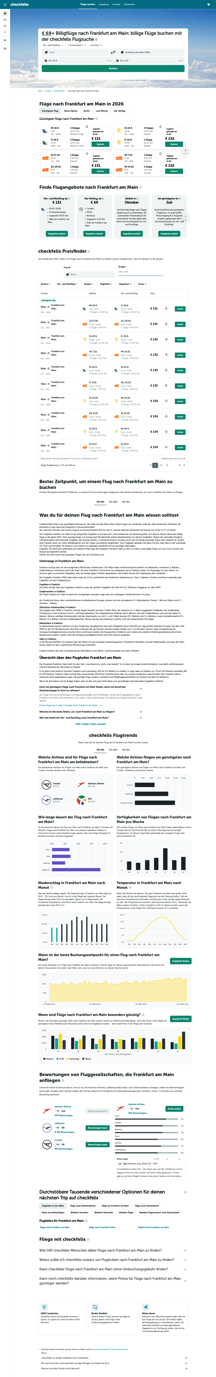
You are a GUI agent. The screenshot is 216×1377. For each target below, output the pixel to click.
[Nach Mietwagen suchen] (5, 26)
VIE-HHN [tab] (113, 502)
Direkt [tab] (87, 111)
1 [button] (155, 465)
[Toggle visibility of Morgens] (48, 1059)
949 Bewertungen (64, 1115)
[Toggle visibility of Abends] (86, 1059)
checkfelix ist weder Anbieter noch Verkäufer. (65, 1358)
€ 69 (47, 33)
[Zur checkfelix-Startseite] (20, 4)
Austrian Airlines (63, 1106)
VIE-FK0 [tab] (100, 502)
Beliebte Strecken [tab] (79, 1212)
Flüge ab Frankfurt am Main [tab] (115, 1206)
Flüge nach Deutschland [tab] (147, 1206)
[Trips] (5, 40)
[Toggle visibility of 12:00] (60, 1059)
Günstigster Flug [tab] (50, 111)
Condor (58, 1140)
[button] (5, 4)
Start (40, 91)
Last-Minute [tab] (102, 111)
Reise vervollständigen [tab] (53, 1212)
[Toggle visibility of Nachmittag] (73, 1059)
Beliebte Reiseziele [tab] (103, 1212)
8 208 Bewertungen (64, 1132)
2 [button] (161, 465)
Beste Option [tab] (70, 111)
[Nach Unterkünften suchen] (5, 20)
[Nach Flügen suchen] (5, 13)
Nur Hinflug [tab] (119, 111)
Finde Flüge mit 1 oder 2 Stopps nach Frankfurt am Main (68, 705)
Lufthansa (60, 1123)
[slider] (163, 275)
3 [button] (167, 465)
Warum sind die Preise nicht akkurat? (60, 1368)
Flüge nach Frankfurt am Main (55, 1227)
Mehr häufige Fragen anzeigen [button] (91, 724)
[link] (57, 234)
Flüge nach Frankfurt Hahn (102, 1227)
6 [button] (179, 465)
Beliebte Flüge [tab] (126, 1212)
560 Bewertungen (64, 1149)
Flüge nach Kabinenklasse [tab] (83, 1206)
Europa (48, 91)
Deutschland (59, 91)
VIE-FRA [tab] (126, 502)
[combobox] (53, 45)
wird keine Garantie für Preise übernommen (110, 1349)
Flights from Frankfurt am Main (153, 1227)
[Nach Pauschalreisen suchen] (5, 32)
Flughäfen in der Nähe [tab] (53, 1206)
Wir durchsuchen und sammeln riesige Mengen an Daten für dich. (75, 1363)
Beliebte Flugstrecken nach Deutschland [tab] (159, 1212)
